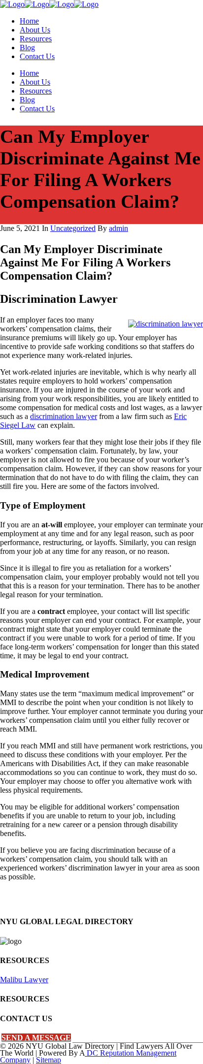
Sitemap (48, 1060)
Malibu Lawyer (24, 979)
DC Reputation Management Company (88, 1056)
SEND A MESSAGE (36, 1037)
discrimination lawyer (63, 416)
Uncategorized (73, 228)
